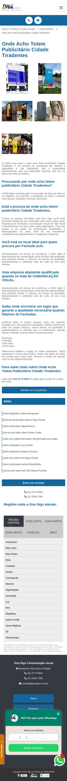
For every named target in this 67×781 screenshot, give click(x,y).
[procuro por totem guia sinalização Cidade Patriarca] (49, 111)
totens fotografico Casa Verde (18, 445)
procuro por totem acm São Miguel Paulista (25, 470)
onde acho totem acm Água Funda (20, 458)
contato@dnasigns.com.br (34, 683)
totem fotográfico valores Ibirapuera (21, 413)
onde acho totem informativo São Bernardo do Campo (30, 439)
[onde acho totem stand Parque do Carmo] (17, 143)
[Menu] (61, 7)
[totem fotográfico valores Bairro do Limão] (17, 78)
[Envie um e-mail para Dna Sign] (38, 20)
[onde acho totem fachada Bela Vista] (49, 78)
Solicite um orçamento (33, 390)
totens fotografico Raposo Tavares (20, 451)
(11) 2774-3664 (21, 379)
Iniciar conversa (33, 747)
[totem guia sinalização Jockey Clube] (17, 111)
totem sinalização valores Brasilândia (22, 464)
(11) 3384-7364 (35, 496)
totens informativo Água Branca (19, 426)
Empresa (33, 708)
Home (33, 698)
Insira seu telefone (33, 730)
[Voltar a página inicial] (12, 7)
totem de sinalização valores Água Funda (24, 420)
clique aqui (38, 379)
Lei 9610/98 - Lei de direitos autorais (45, 651)
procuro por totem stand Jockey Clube (22, 432)
